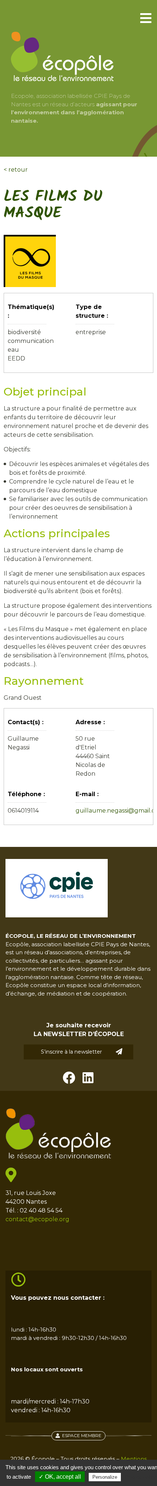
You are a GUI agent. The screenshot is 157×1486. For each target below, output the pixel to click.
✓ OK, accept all (60, 1477)
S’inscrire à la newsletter (71, 1051)
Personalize (104, 1477)
